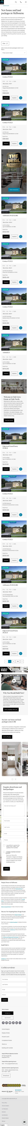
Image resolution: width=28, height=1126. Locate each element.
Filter (4, 43)
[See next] (15, 779)
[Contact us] (21, 2)
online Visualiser (13, 922)
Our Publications (5, 1108)
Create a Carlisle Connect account (13, 852)
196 (18, 661)
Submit (7, 868)
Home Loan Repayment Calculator (10, 937)
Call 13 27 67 (7, 1017)
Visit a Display (7, 737)
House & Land (6, 5)
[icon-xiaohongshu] (20, 1022)
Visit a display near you (10, 709)
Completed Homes (7, 1040)
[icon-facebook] (3, 1022)
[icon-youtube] (10, 1022)
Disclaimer (4, 1111)
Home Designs (6, 1029)
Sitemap (3, 1121)
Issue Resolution (5, 1115)
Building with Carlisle (7, 1048)
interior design (18, 914)
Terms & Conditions (5, 1105)
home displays (19, 888)
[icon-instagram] (6, 1022)
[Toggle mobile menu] (26, 2)
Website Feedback (5, 1118)
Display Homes (6, 1033)
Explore (14, 98)
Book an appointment (6, 906)
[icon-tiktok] (13, 1022)
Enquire (6, 98)
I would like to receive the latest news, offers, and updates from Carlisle (13, 846)
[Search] (16, 2)
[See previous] (12, 779)
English (3, 1125)
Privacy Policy (4, 1102)
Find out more (9, 420)
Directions (6, 1075)
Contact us (12, 929)
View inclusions (14, 189)
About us (4, 1044)
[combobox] (4, 1125)
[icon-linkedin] (16, 1022)
